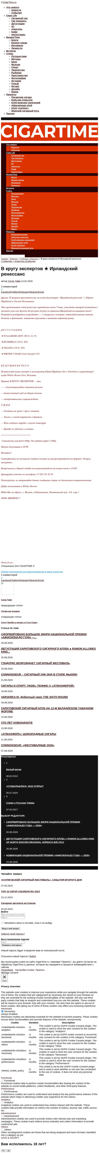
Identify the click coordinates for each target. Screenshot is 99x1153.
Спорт (14, 67)
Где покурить (19, 21)
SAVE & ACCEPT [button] (10, 1138)
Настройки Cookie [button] (24, 970)
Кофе (14, 32)
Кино (14, 62)
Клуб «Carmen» (20, 108)
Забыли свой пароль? (13, 934)
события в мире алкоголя (49, 572)
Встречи (11, 51)
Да (9, 1151)
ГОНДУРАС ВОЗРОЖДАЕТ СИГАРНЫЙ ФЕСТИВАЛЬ (35, 663)
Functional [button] (6, 1078)
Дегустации (18, 23)
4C (12, 26)
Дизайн (15, 89)
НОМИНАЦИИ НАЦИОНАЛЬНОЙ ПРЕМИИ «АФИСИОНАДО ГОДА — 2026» (48, 855)
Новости (16, 10)
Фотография (18, 78)
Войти (33, 956)
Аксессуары (18, 34)
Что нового (12, 7)
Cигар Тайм (14, 281)
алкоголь (21, 572)
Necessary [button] (6, 1008)
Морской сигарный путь (25, 111)
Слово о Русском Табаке (20, 803)
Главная (4, 259)
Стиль (9, 53)
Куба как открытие (22, 100)
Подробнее (7, 970)
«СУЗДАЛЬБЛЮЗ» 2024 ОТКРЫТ (25, 786)
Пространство (19, 75)
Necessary (9, 1011)
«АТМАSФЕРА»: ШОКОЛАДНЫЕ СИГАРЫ (28, 733)
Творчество (18, 70)
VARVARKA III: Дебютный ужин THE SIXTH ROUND (34, 696)
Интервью (17, 45)
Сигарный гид (19, 18)
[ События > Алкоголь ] (29, 259)
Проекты (11, 94)
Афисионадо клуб (21, 105)
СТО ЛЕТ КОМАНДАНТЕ (17, 722)
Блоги (14, 40)
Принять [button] (40, 970)
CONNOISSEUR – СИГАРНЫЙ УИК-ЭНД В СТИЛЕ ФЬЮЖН (39, 674)
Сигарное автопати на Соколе (18, 903)
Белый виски (13, 769)
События (16, 13)
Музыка (15, 64)
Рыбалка (16, 72)
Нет (3, 1151)
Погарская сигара (21, 97)
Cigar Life (11, 15)
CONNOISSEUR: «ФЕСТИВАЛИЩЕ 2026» (27, 745)
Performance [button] (7, 1089)
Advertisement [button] (8, 1113)
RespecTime (13, 37)
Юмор (14, 92)
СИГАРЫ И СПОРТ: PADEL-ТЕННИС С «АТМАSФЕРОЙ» (37, 685)
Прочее (10, 113)
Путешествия (19, 56)
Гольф (15, 83)
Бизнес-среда (19, 43)
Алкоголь (16, 29)
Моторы (16, 59)
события (30, 572)
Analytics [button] (5, 1099)
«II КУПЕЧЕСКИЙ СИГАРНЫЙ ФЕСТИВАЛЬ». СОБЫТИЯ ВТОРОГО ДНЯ (41, 880)
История (16, 81)
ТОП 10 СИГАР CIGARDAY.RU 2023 (20, 891)
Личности (16, 48)
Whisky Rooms (8, 572)
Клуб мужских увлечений (25, 102)
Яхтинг (15, 86)
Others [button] (4, 1127)
